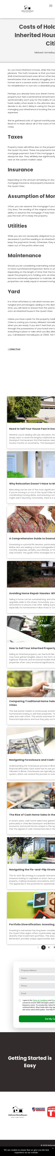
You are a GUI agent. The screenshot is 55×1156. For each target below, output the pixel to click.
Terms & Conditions (40, 1000)
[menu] (51, 6)
